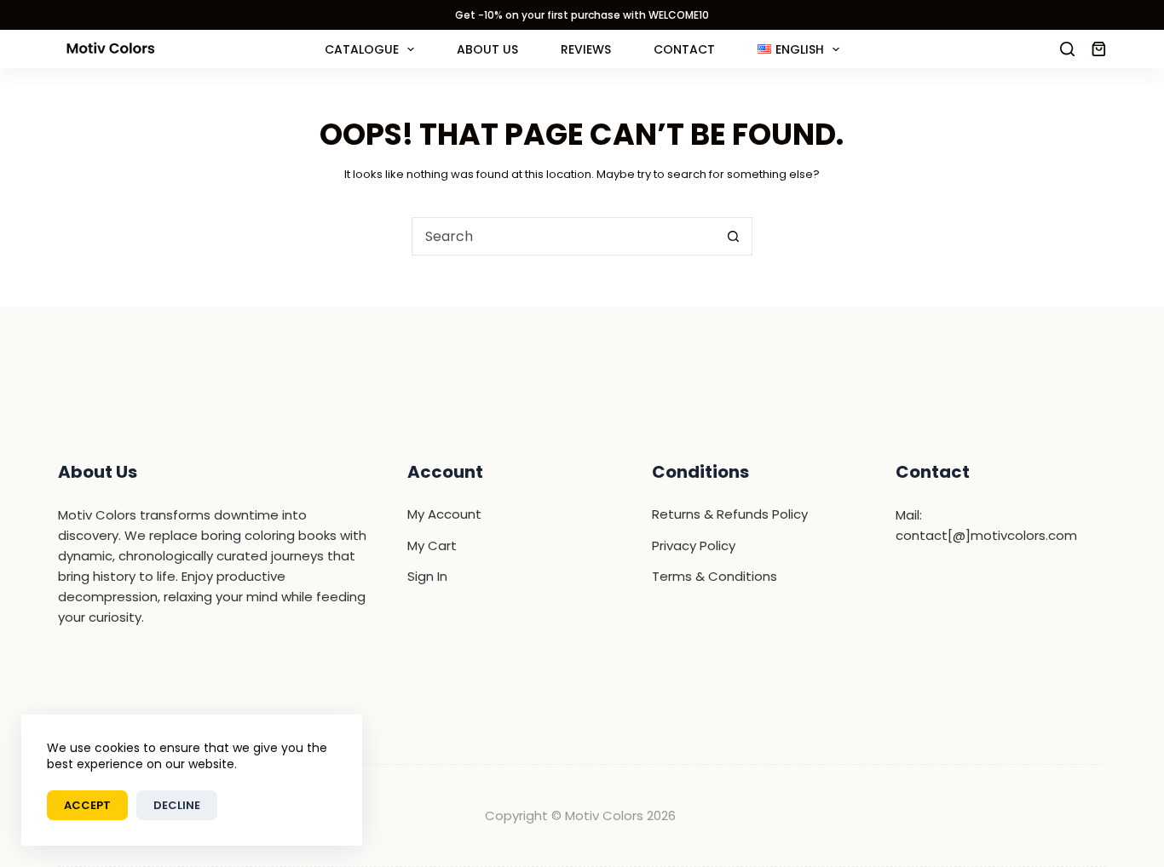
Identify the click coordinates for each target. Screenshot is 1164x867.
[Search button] (733, 236)
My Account (444, 514)
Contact (684, 49)
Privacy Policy (693, 545)
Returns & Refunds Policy (730, 514)
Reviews (586, 49)
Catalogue (362, 49)
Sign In (427, 576)
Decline (176, 805)
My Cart (432, 545)
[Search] (1067, 49)
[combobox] (563, 236)
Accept (87, 805)
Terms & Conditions (714, 576)
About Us (487, 49)
